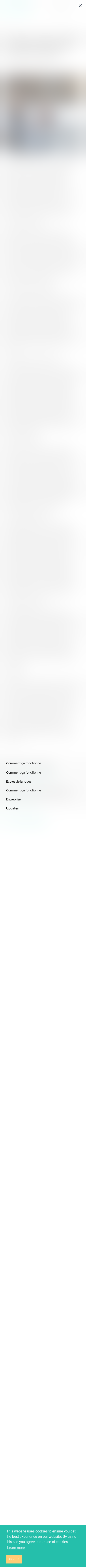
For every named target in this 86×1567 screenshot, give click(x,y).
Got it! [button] (14, 1559)
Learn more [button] (16, 1548)
